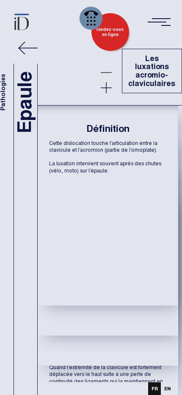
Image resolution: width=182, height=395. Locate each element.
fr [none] (155, 388)
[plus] (106, 87)
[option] (167, 388)
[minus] (106, 72)
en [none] (167, 388)
